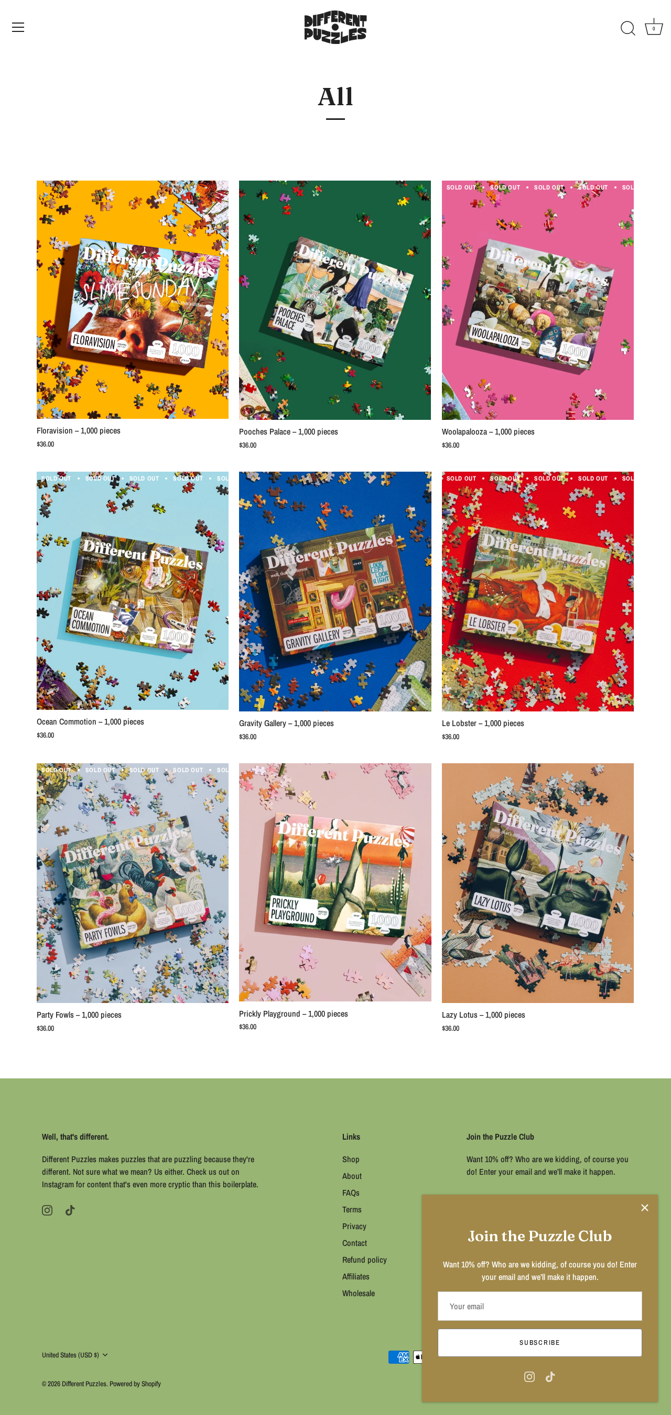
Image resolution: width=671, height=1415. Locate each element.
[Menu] (18, 27)
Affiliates (356, 1276)
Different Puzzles (84, 1383)
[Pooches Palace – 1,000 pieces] (335, 300)
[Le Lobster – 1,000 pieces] (538, 591)
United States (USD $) (70, 1355)
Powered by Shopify (135, 1383)
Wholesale (358, 1293)
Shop (351, 1159)
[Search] (628, 28)
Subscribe (540, 1342)
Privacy (354, 1226)
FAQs (351, 1192)
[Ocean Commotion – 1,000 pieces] (133, 591)
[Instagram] (529, 1375)
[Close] (644, 1207)
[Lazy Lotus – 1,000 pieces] (538, 883)
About (352, 1176)
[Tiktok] (550, 1375)
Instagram (58, 1184)
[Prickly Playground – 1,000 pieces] (335, 882)
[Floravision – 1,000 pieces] (133, 300)
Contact (354, 1243)
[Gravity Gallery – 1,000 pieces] (335, 591)
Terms (352, 1209)
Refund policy (364, 1259)
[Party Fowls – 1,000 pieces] (133, 883)
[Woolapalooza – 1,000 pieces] (538, 300)
